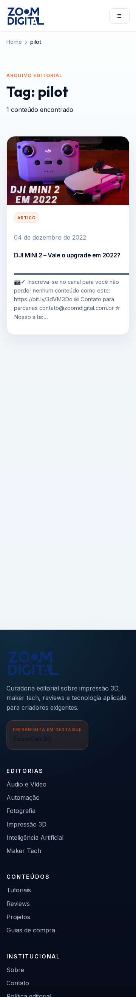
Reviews (18, 903)
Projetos (18, 917)
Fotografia (21, 810)
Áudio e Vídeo (26, 784)
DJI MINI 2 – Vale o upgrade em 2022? (67, 255)
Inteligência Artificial (34, 837)
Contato (17, 983)
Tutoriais (18, 890)
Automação (23, 797)
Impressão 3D (26, 824)
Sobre (15, 970)
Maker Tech (23, 851)
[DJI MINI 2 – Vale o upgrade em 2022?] (68, 170)
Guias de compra (30, 930)
